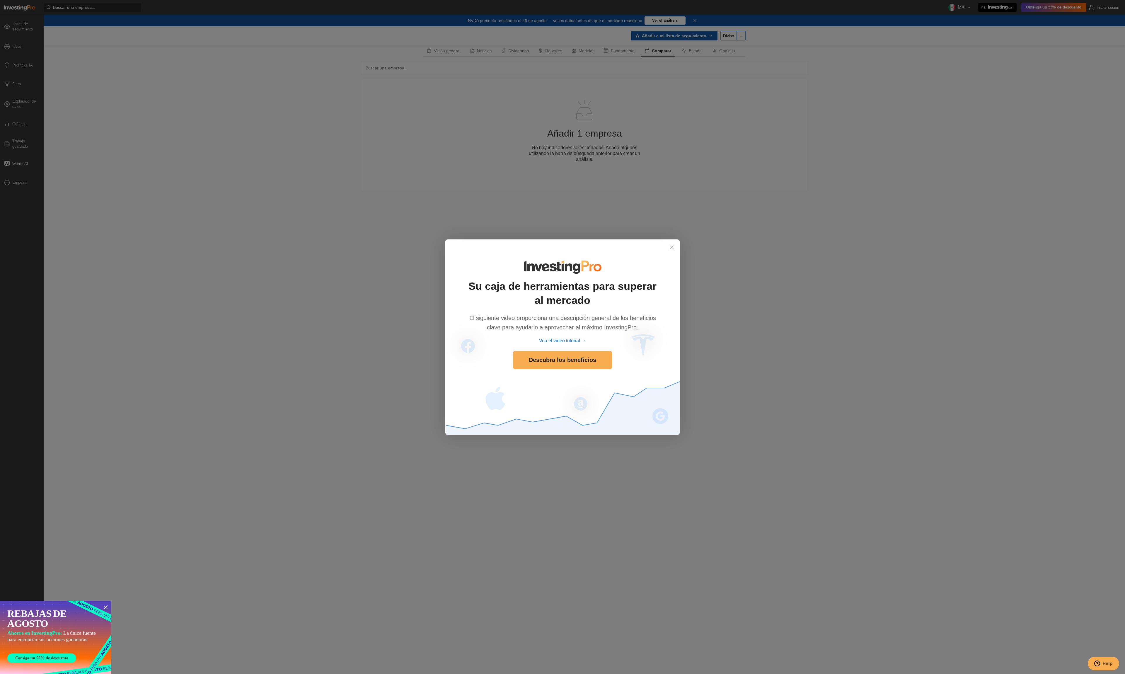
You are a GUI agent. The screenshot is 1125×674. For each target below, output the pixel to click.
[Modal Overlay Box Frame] (55, 637)
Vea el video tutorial (559, 340)
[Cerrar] (671, 247)
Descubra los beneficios (562, 360)
